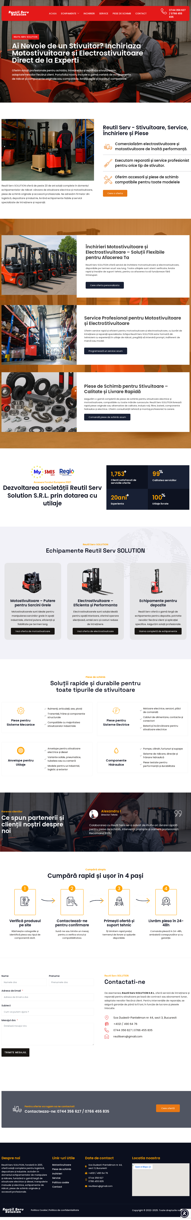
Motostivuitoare (61, 1164)
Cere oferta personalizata (104, 285)
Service (103, 13)
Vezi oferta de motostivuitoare (32, 631)
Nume (5, 976)
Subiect (6, 1005)
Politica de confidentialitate (64, 1210)
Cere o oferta (115, 193)
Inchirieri (89, 13)
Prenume (54, 976)
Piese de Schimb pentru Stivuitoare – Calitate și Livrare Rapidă (126, 389)
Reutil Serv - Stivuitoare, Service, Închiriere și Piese (145, 130)
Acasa (53, 13)
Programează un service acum (106, 351)
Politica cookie (60, 1182)
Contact (141, 13)
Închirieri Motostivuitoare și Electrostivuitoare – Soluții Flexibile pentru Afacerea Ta (125, 252)
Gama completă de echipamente (158, 631)
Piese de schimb (122, 13)
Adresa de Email (11, 990)
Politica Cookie (39, 1210)
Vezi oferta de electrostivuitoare (95, 631)
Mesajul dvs (8, 1020)
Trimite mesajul (15, 1052)
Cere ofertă (168, 1108)
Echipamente (68, 13)
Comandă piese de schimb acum (107, 417)
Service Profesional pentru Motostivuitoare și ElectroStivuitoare (132, 321)
